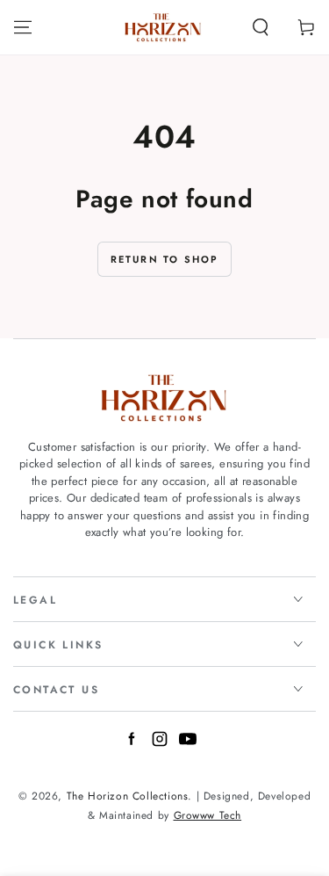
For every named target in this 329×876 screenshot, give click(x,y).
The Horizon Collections (128, 796)
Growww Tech (208, 815)
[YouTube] (188, 742)
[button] (260, 27)
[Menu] (23, 27)
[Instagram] (159, 742)
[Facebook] (131, 742)
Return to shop (165, 259)
